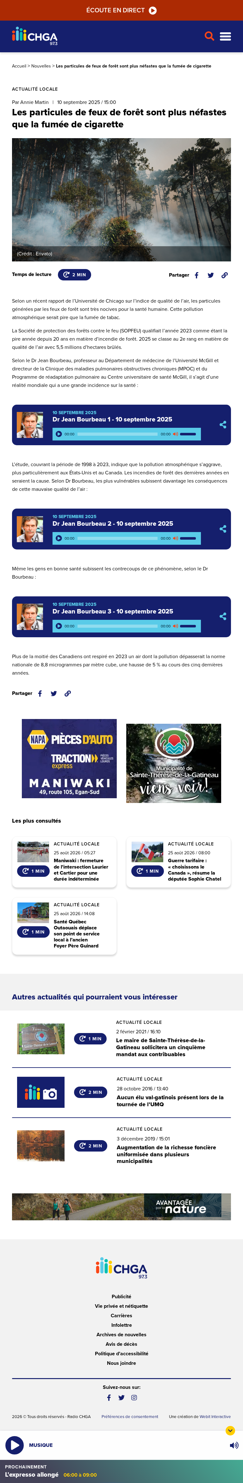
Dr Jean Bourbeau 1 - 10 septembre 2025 (112, 419)
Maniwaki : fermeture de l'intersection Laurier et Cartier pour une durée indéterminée (81, 870)
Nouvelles (41, 66)
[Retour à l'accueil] (105, 37)
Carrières (121, 1316)
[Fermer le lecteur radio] (230, 1430)
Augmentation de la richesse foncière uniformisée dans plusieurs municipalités (166, 1154)
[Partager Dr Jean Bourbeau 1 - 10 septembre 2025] (223, 424)
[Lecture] (59, 434)
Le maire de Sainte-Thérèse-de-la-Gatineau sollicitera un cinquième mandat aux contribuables (160, 1047)
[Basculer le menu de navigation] (225, 36)
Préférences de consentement (130, 1416)
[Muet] (175, 434)
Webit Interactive (215, 1416)
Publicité (121, 1297)
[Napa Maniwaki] (69, 758)
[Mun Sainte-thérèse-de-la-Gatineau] (173, 763)
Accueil (19, 66)
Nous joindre (121, 1363)
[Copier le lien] (224, 275)
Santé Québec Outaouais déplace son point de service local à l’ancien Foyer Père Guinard (77, 934)
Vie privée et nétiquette (121, 1306)
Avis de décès (121, 1344)
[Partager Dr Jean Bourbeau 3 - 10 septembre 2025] (223, 616)
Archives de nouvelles (121, 1335)
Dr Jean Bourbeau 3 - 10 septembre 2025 (113, 611)
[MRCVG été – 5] (121, 1206)
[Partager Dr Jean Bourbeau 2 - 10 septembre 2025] (223, 529)
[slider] (189, 434)
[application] (127, 434)
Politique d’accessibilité (121, 1354)
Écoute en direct (115, 10)
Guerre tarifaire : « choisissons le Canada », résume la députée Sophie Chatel (194, 870)
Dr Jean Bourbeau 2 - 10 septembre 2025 (113, 524)
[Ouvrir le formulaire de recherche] (209, 36)
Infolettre (121, 1325)
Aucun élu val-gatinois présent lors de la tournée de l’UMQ (170, 1101)
